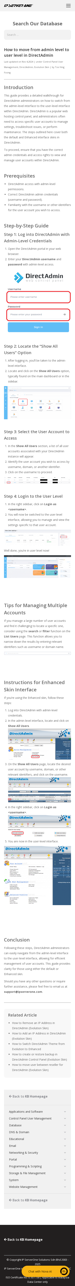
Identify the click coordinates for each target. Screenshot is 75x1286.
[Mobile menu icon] (68, 5)
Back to (30, 1096)
